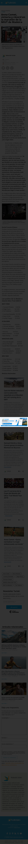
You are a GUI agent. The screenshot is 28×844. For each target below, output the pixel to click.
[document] (14, 422)
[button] (25, 419)
